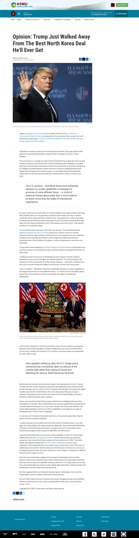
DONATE (122, 5)
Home (13, 19)
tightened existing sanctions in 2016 (33, 233)
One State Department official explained (57, 247)
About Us (79, 521)
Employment (80, 525)
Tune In (77, 19)
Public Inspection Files (57, 521)
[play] (13, 14)
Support (47, 19)
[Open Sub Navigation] (22, 19)
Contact (53, 517)
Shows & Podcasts (32, 19)
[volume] (19, 14)
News (19, 19)
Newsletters (89, 19)
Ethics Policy (105, 521)
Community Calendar (62, 19)
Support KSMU (55, 525)
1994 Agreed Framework (45, 438)
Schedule (79, 517)
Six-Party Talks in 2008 (52, 443)
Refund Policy (105, 517)
